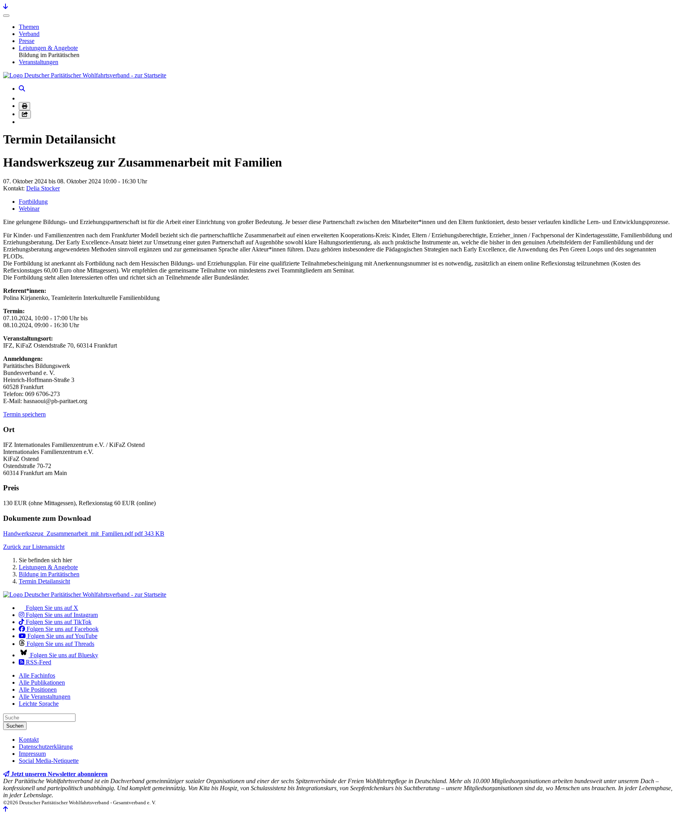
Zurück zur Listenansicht (34, 546)
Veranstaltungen (38, 62)
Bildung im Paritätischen (49, 574)
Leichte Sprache (39, 703)
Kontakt (29, 739)
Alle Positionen (38, 689)
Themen (29, 26)
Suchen (14, 726)
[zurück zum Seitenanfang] (5, 809)
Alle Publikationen (42, 682)
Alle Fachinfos (37, 675)
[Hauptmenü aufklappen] (6, 15)
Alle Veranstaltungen (44, 696)
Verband (29, 33)
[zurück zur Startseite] (84, 75)
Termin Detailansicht (44, 581)
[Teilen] (25, 114)
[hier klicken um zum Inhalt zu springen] (5, 6)
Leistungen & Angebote (48, 48)
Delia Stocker (43, 188)
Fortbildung (33, 201)
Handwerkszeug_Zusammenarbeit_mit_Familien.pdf (83, 533)
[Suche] (22, 88)
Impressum (32, 753)
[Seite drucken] (24, 106)
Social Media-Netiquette (49, 760)
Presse (26, 41)
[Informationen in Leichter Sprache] (23, 98)
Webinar (29, 208)
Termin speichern (24, 414)
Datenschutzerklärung (46, 746)
